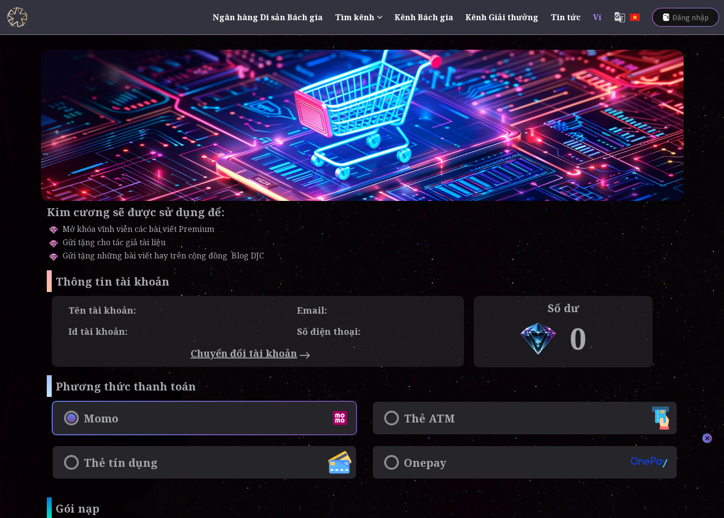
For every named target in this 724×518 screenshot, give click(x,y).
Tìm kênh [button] (354, 17)
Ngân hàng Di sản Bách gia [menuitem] (268, 17)
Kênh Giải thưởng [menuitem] (501, 17)
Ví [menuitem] (597, 17)
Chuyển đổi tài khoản (244, 353)
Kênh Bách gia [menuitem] (424, 17)
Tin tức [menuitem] (566, 17)
